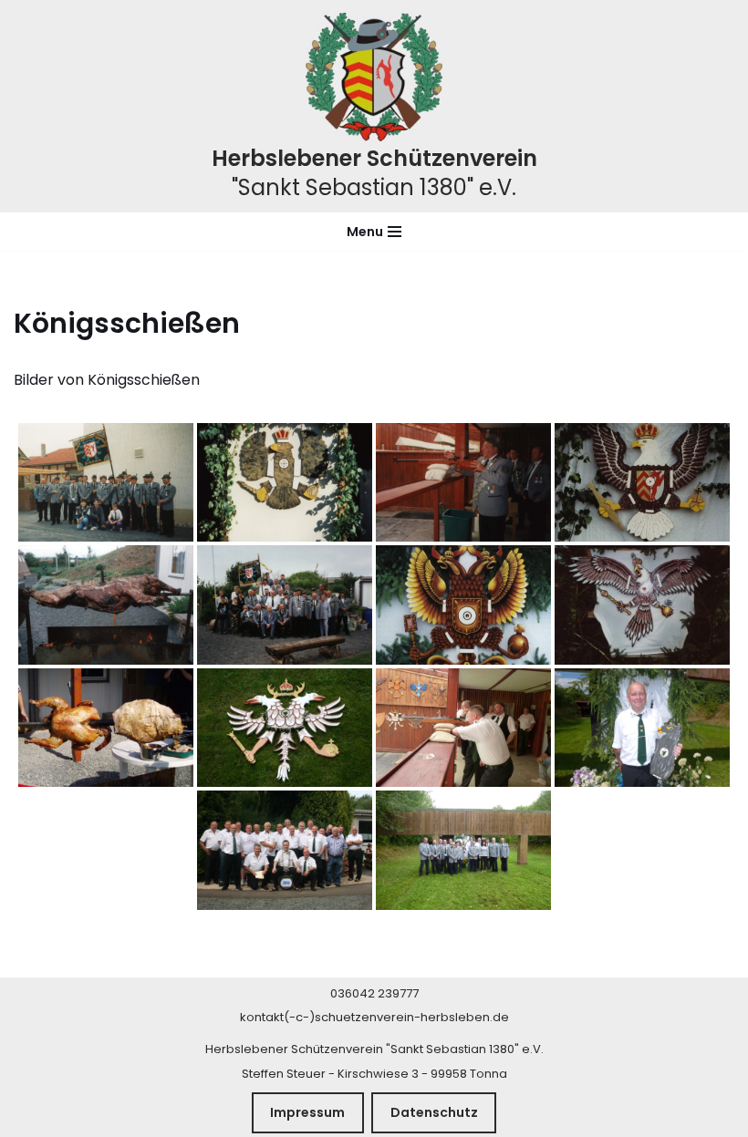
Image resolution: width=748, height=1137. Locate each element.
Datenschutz (434, 1112)
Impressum (307, 1112)
